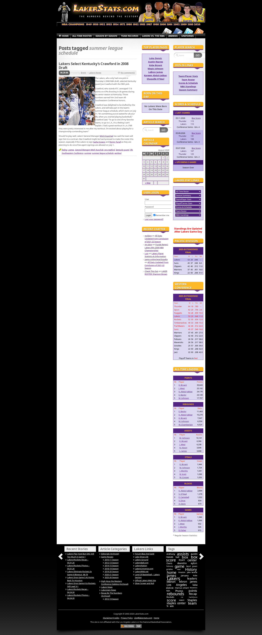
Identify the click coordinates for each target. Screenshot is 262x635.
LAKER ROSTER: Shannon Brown (156, 273)
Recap (193, 594)
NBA (168, 591)
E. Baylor (182, 395)
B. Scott (183, 474)
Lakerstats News (108, 590)
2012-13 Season (112, 562)
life (131, 149)
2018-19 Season (112, 568)
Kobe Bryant (155, 65)
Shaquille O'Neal (155, 78)
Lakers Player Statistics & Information (155, 255)
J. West (182, 388)
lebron (171, 582)
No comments (128, 72)
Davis (169, 563)
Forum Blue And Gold (144, 553)
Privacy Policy (127, 618)
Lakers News (95, 72)
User (147, 199)
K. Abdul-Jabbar (186, 391)
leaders (192, 578)
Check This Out (151, 271)
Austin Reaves (155, 61)
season (181, 600)
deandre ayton (187, 563)
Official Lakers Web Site (145, 580)
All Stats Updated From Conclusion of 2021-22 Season (156, 238)
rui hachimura (189, 597)
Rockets (170, 597)
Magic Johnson (155, 68)
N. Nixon (183, 447)
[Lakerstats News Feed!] (199, 32)
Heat (178, 569)
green (194, 566)
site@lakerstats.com (143, 618)
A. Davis (182, 503)
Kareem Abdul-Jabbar (155, 75)
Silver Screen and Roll (144, 583)
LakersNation (141, 565)
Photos (179, 591)
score (171, 600)
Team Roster (188, 79)
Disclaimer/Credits (111, 618)
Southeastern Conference (72, 153)
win (172, 606)
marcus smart (182, 587)
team (192, 603)
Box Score (196, 118)
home (171, 572)
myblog (148, 235)
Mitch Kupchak (106, 136)
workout (117, 153)
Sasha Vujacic (99, 142)
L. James (183, 451)
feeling (64, 149)
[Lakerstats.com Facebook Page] (178, 32)
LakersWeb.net (141, 571)
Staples (192, 600)
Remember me (162, 215)
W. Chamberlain (186, 424)
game (179, 566)
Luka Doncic (155, 58)
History (191, 569)
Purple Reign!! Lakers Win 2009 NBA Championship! (156, 247)
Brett (83, 72)
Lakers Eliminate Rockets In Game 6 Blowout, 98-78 (79, 573)
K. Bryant (183, 385)
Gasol (188, 566)
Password (149, 206)
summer (87, 153)
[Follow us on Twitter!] (188, 32)
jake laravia (192, 572)
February (169, 566)
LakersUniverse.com (144, 568)
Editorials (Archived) (110, 553)
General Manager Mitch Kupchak (89, 149)
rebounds (175, 593)
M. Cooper (184, 477)
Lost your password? (154, 219)
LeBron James (155, 72)
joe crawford (109, 149)
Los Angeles (177, 585)
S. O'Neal (183, 494)
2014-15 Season (112, 565)
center (192, 560)
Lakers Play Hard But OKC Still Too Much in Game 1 (80, 555)
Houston (181, 572)
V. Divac (182, 500)
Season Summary (188, 89)
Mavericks (193, 588)
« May (148, 182)
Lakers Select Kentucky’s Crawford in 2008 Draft (93, 65)
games (71, 149)
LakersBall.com (141, 562)
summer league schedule (103, 153)
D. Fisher (182, 530)
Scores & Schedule (188, 83)
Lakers (173, 578)
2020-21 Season (112, 574)
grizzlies (169, 569)
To (167, 606)
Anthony (170, 553)
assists (183, 554)
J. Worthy (184, 470)
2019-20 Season (112, 571)
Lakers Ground (141, 559)
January (184, 575)
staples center (176, 603)
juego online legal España (156, 259)
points (193, 591)
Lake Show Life (141, 556)
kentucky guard (122, 149)
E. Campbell (184, 497)
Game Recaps (107, 556)
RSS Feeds (129, 626)
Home (156, 618)
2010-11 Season (112, 559)
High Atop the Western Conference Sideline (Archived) (114, 583)
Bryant (182, 560)
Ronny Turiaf (115, 142)
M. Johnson (184, 398)
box (185, 557)
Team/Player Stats (188, 76)
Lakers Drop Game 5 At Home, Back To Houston (80, 579)
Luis (146, 253)
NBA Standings (188, 86)
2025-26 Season (112, 577)
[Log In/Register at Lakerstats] (167, 32)
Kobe (195, 575)
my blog (148, 244)
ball (177, 556)
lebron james (188, 581)
